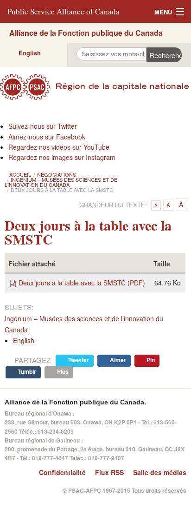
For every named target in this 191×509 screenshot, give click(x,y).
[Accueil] (95, 87)
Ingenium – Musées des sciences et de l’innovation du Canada (61, 182)
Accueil (20, 174)
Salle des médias (159, 472)
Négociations (56, 174)
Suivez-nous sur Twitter (42, 126)
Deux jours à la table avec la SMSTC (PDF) (82, 282)
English (30, 52)
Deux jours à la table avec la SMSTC (62, 189)
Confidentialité (62, 472)
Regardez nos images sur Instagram (61, 157)
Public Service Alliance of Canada (63, 11)
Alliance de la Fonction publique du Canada (86, 32)
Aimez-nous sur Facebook (46, 136)
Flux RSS (109, 472)
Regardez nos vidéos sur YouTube (58, 147)
